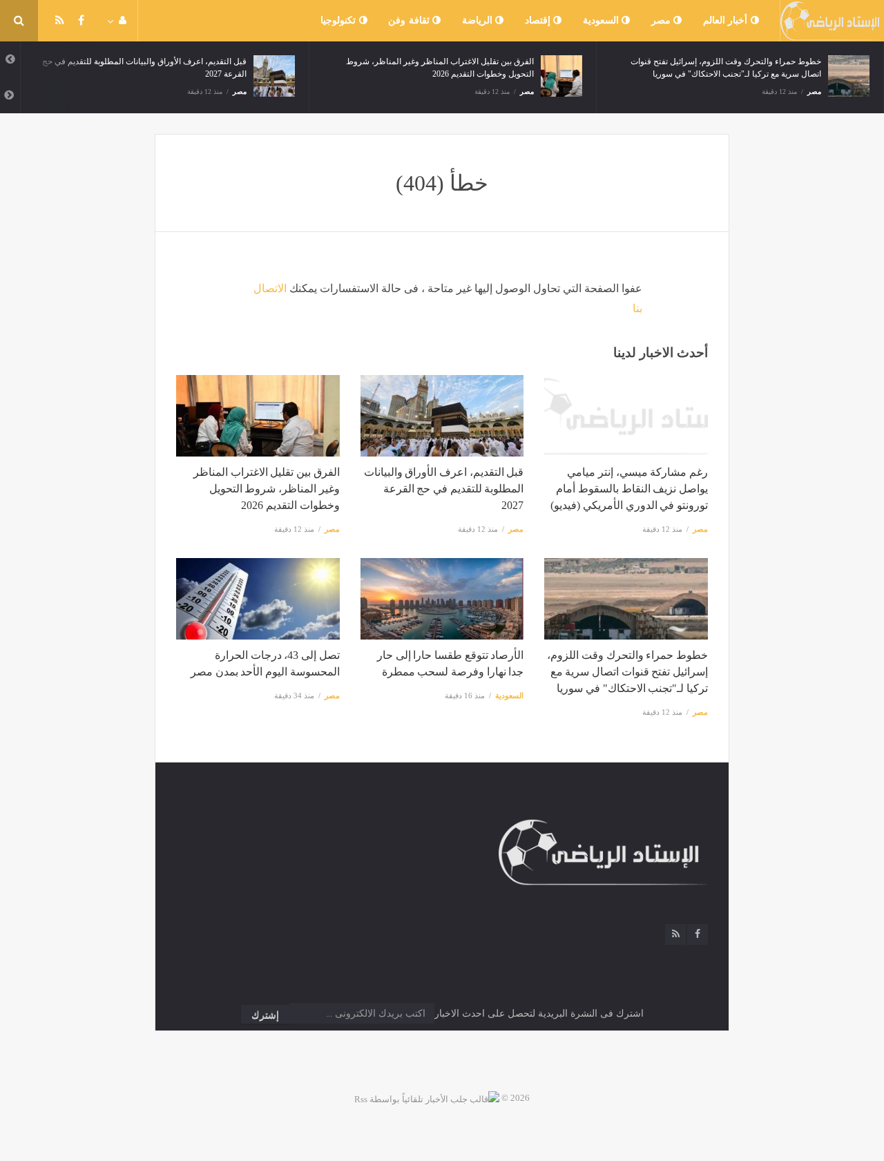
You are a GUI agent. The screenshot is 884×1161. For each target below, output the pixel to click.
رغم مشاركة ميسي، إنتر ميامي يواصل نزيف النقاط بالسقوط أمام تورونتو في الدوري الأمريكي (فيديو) (629, 488)
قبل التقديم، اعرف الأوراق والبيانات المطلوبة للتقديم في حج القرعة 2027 (444, 488)
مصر (662, 20)
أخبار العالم (727, 20)
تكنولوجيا (339, 20)
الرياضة (479, 20)
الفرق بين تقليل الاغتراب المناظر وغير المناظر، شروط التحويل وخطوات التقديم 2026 (266, 488)
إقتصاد (539, 20)
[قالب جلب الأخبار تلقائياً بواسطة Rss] (426, 1098)
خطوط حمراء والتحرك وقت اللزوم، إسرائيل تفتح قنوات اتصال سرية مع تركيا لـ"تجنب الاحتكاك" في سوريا (627, 671)
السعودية (602, 20)
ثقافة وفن (410, 20)
